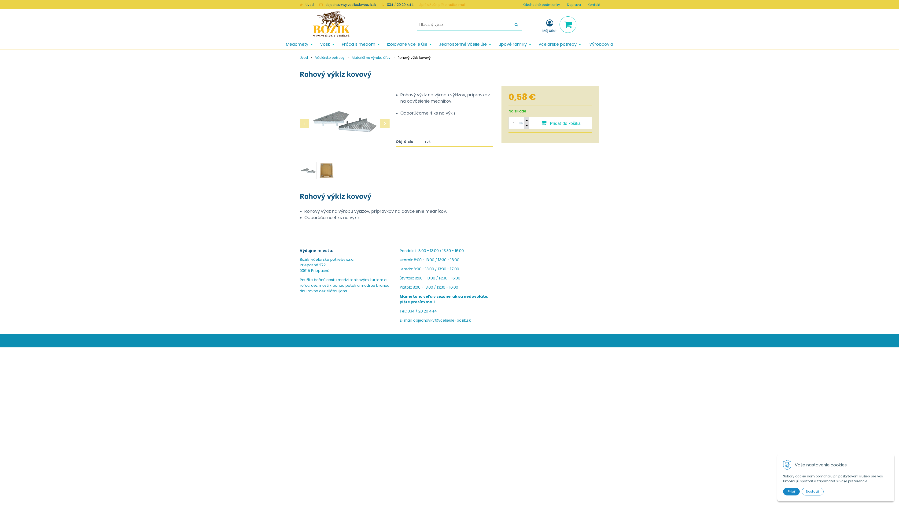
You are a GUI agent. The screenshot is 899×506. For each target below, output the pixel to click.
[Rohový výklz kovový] (345, 121)
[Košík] (568, 24)
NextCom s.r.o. (504, 340)
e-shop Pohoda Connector (469, 340)
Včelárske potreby (330, 57)
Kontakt (594, 4)
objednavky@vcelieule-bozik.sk (350, 4)
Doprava (574, 4)
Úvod (310, 4)
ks (521, 123)
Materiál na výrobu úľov (371, 57)
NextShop (440, 340)
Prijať (791, 491)
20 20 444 (427, 311)
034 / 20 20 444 (400, 4)
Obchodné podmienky (541, 4)
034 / (413, 311)
